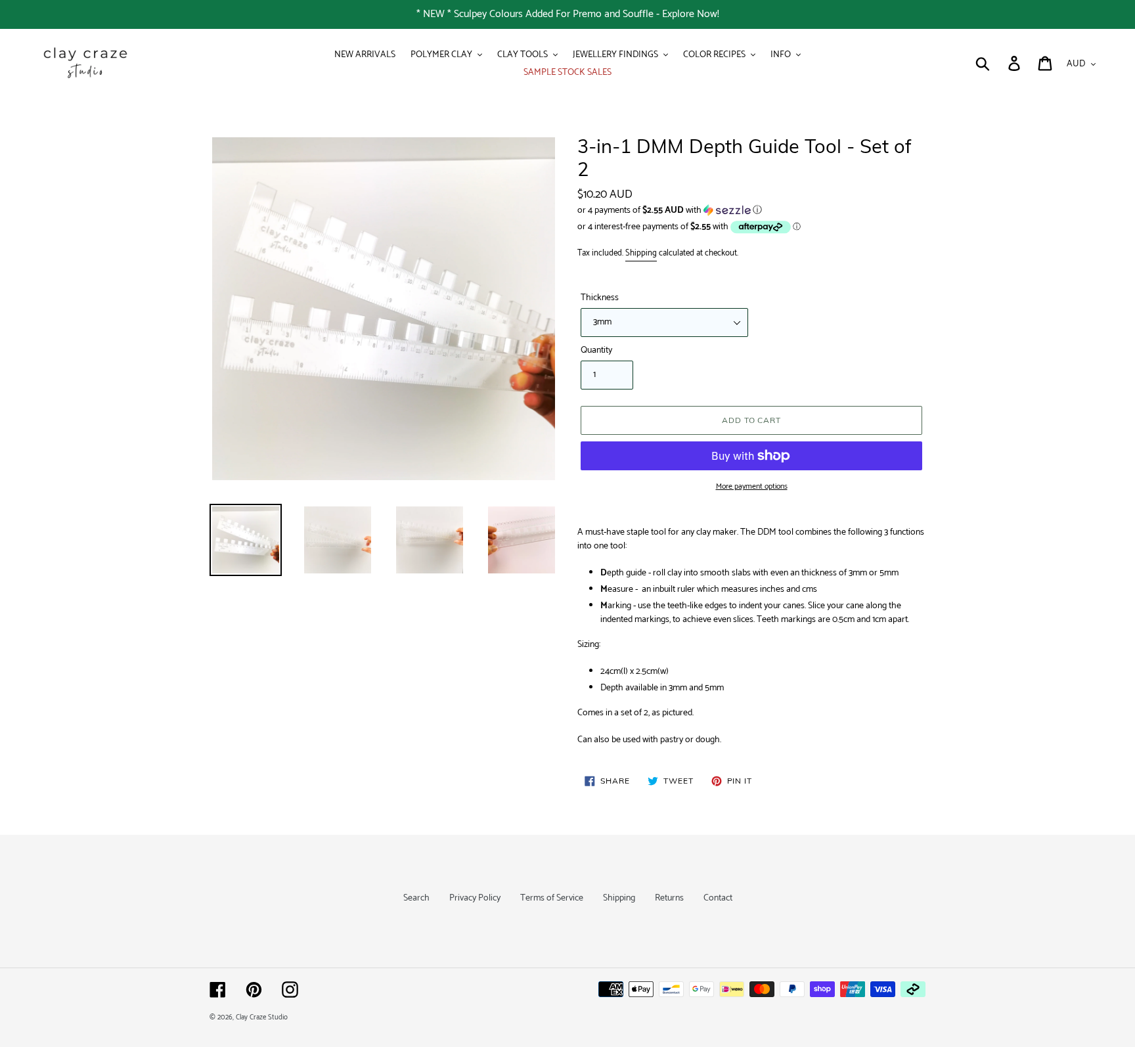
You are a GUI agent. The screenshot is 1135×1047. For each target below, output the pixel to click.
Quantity (596, 350)
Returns (669, 898)
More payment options (752, 487)
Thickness (600, 298)
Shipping (641, 253)
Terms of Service (551, 898)
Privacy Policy (475, 898)
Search (416, 898)
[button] (751, 210)
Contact (717, 898)
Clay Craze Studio (262, 1017)
